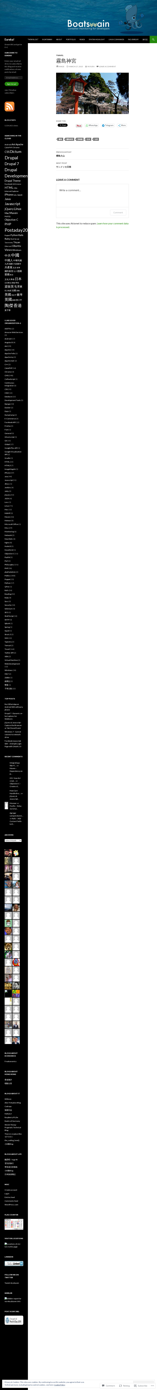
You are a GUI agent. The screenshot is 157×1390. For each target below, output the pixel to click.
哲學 (18, 268)
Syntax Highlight (97, 39)
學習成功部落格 (11, 1167)
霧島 (60, 139)
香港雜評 (8, 1080)
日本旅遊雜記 (10, 1174)
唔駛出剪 (8, 1083)
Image (61, 66)
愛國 (7, 274)
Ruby (7, 238)
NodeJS (8, 546)
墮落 (6, 685)
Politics (8, 575)
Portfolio (71, 39)
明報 (13, 283)
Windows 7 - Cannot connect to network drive (13, 734)
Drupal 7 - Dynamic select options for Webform (14, 716)
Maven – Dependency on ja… (16, 771)
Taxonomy (9, 242)
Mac (7, 213)
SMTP (7, 620)
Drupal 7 (12, 163)
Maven (13, 213)
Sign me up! (11, 84)
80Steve (8, 1099)
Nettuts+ (8, 1114)
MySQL (8, 216)
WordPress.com (11, 1204)
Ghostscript (9, 437)
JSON (7, 498)
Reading (8, 594)
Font (6, 429)
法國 (14, 290)
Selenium (8, 609)
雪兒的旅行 (9, 1163)
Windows (16, 250)
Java (8, 199)
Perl (6, 561)
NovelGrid (9, 550)
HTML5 (8, 465)
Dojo (6, 411)
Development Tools (13, 400)
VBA (6, 656)
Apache (19, 144)
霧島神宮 (69, 139)
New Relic (9, 539)
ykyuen (90, 66)
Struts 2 (8, 634)
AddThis (8, 328)
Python (14, 235)
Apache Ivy (9, 357)
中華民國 (17, 260)
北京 (14, 267)
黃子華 (8, 310)
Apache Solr (9, 361)
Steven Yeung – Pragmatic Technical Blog (13, 1127)
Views (8, 249)
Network (8, 535)
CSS (7, 151)
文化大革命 (10, 279)
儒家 (11, 264)
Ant (13, 144)
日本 (88, 139)
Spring (7, 627)
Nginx (7, 542)
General (8, 433)
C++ (6, 364)
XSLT (7, 674)
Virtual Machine (11, 660)
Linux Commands (116, 39)
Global (7, 444)
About (59, 39)
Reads (82, 39)
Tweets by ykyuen (12, 1283)
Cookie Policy (59, 1385)
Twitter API (9, 653)
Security (8, 605)
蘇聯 (14, 300)
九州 (96, 139)
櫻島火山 (64, 154)
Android (8, 144)
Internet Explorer (12, 191)
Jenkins (8, 487)
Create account (11, 1190)
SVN (6, 638)
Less (6, 502)
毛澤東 (18, 286)
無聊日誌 (8, 1110)
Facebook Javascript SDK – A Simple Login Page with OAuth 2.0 (13, 744)
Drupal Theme (13, 180)
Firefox (8, 426)
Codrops (8, 1106)
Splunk (7, 623)
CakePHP (8, 147)
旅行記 (145, 39)
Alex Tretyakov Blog (13, 1103)
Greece (18, 184)
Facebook (8, 184)
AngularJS (9, 342)
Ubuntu (16, 245)
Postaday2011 (19, 230)
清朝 (18, 291)
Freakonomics (11, 1061)
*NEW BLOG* (33, 39)
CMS (6, 375)
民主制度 (8, 291)
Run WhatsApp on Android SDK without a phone (14, 707)
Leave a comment (107, 66)
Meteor (8, 520)
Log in (7, 1193)
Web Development (12, 664)
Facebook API (10, 422)
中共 (8, 255)
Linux (17, 209)
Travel (59, 55)
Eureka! (9, 39)
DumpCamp (9, 415)
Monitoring (9, 531)
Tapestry (8, 642)
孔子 (15, 271)
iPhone (9, 194)
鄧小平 (19, 300)
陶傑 (9, 305)
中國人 (9, 260)
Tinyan (16, 242)
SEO (6, 612)
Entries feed (10, 1197)
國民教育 (9, 271)
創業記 (7, 681)
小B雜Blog (9, 1144)
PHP (8, 224)
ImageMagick (10, 469)
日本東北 (8, 283)
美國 (8, 294)
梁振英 (9, 286)
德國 (19, 271)
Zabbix (7, 677)
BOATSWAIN (47, 39)
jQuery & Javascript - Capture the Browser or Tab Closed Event (13, 725)
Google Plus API (11, 448)
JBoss (7, 484)
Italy (15, 195)
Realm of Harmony (12, 1121)
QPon (7, 587)
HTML (9, 187)
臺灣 (19, 294)
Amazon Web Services (14, 332)
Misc (7, 528)
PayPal (7, 557)
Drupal (11, 157)
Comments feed (11, 1201)
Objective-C (11, 219)
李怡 (17, 283)
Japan (19, 195)
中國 (15, 255)
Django (7, 404)
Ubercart (8, 246)
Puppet (7, 235)
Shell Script (14, 239)
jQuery (9, 209)
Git (13, 184)
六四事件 (17, 264)
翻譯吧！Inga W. (11, 1159)
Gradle (7, 458)
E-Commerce (10, 418)
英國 (8, 299)
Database (8, 396)
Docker (8, 407)
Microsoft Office (11, 524)
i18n (15, 188)
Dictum (15, 151)
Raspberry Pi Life (11, 1117)
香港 (17, 305)
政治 (11, 275)
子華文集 (8, 688)
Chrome (15, 147)
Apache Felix (10, 353)
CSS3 (7, 393)
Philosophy (9, 564)
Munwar (13, 803)
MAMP (7, 513)
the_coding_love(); (12, 1140)
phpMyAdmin (10, 572)
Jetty (7, 491)
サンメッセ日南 (63, 165)
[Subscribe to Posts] (9, 106)
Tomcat (8, 645)
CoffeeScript (10, 379)
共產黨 (8, 267)
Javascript (12, 204)
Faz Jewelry (133, 39)
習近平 (13, 295)
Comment (118, 212)
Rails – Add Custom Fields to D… (16, 821)
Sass (6, 601)
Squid (7, 631)
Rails (20, 235)
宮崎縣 (79, 139)
